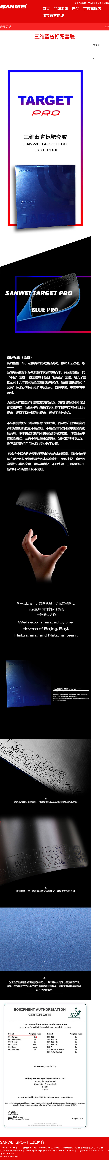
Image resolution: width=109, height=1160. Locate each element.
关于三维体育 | (81, 3)
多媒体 (106, 3)
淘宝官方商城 (53, 15)
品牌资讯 (61, 8)
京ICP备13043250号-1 (9, 1156)
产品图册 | (92, 3)
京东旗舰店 (92, 8)
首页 (46, 8)
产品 (75, 8)
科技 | (100, 3)
